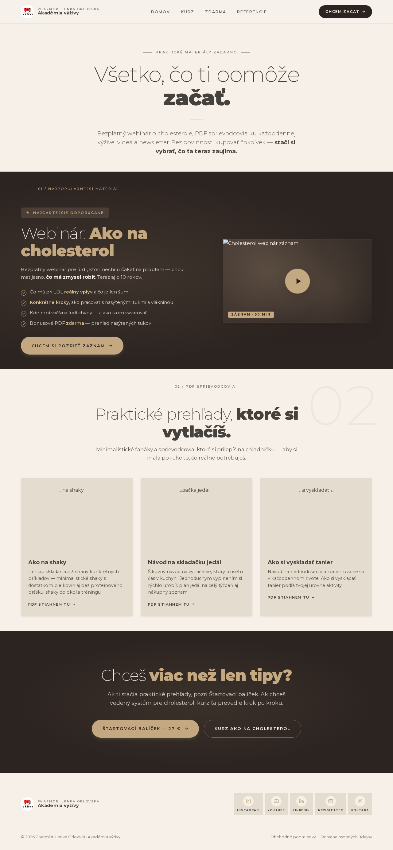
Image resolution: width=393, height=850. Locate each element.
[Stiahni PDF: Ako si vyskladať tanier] (316, 516)
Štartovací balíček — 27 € (142, 728)
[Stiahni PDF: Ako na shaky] (77, 516)
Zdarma (215, 12)
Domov (160, 12)
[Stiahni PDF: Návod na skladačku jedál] (196, 516)
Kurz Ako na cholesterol (252, 728)
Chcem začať (342, 12)
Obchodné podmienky (293, 837)
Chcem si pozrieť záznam (68, 345)
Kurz (187, 12)
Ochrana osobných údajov (346, 837)
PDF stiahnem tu (49, 604)
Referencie (252, 12)
